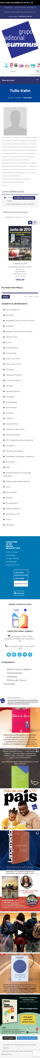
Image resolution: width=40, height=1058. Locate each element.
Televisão (9, 498)
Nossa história (9, 7)
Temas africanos (12, 503)
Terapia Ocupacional (13, 509)
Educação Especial (13, 391)
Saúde (8, 487)
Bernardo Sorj (20, 269)
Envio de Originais (19, 7)
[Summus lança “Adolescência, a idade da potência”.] (20, 932)
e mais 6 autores (20, 276)
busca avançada (35, 74)
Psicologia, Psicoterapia (14, 451)
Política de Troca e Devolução (15, 682)
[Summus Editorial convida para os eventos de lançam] (20, 891)
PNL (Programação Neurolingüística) (19, 440)
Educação (9, 386)
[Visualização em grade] (30, 222)
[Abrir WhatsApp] (34, 1052)
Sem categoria (11, 492)
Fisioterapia (10, 397)
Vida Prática (10, 525)
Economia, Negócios (13, 380)
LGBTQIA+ (10, 418)
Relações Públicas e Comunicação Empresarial (17, 474)
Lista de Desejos (13, 16)
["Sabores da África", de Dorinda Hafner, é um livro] (20, 727)
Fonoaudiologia (11, 402)
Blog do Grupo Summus (28, 12)
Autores (18, 98)
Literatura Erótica (12, 424)
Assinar (19, 593)
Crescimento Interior (13, 364)
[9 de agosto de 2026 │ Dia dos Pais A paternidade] (20, 809)
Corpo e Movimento (13, 359)
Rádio (8, 467)
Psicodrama (10, 446)
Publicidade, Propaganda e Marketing (20, 456)
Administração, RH (12, 310)
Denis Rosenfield (20, 271)
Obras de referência (13, 435)
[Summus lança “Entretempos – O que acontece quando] (20, 850)
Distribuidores (31, 7)
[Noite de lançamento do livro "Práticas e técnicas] (20, 1014)
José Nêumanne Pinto (20, 273)
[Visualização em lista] (35, 222)
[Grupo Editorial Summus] (20, 39)
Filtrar (5, 297)
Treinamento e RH (13, 514)
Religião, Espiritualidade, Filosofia (18, 481)
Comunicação (11, 353)
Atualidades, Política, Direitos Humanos (20, 321)
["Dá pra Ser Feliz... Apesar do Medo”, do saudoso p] (20, 768)
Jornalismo (10, 413)
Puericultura (10, 462)
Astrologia (9, 315)
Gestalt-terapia (11, 408)
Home (10, 98)
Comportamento (12, 348)
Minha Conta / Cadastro (19, 669)
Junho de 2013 (20, 264)
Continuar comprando (24, 198)
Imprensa (7, 12)
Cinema (8, 342)
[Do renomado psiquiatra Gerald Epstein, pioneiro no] (20, 973)
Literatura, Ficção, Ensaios (15, 429)
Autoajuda (9, 326)
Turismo (9, 519)
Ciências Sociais (11, 337)
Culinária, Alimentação (14, 375)
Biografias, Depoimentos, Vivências (19, 331)
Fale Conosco (15, 12)
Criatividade (10, 369)
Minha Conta (25, 16)
